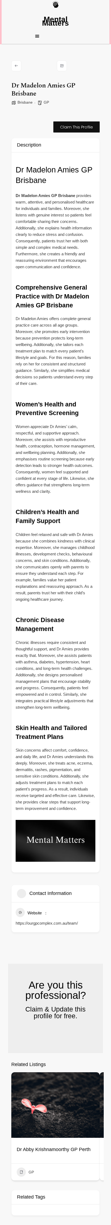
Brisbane (25, 102)
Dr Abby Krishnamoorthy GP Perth (54, 1149)
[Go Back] (16, 65)
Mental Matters (55, 21)
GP (46, 102)
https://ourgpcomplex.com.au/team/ (47, 923)
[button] (55, 35)
